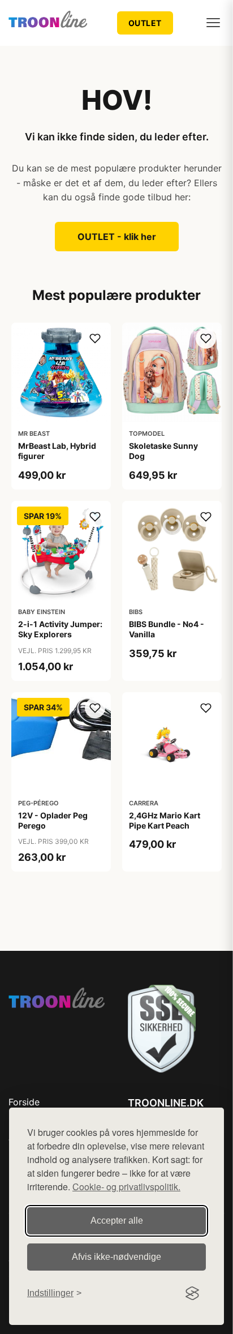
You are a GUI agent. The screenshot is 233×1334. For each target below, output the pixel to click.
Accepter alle (116, 1220)
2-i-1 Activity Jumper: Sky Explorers (60, 629)
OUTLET (145, 23)
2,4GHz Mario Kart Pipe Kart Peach (164, 820)
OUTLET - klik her (116, 236)
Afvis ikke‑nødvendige (116, 1257)
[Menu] (213, 22)
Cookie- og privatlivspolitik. (126, 1186)
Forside (24, 1102)
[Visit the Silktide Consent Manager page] (192, 1293)
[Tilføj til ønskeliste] (95, 338)
